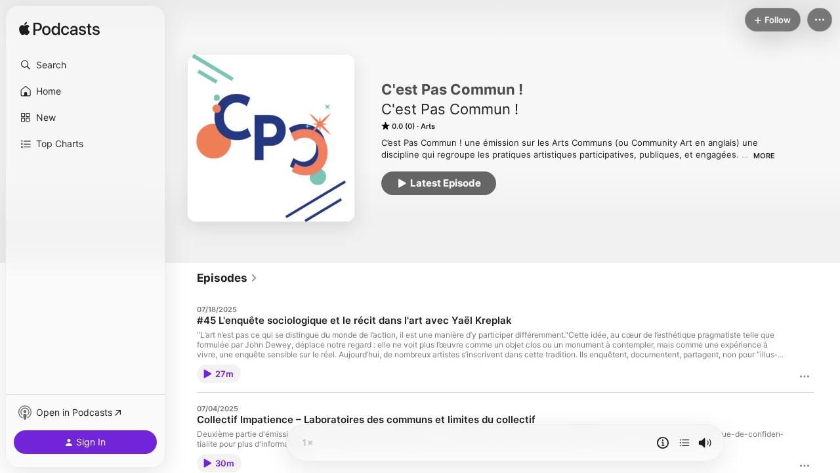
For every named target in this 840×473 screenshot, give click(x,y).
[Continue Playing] (684, 443)
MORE (764, 155)
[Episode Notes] (663, 443)
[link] (227, 278)
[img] (59, 29)
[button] (85, 65)
